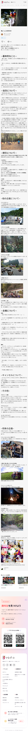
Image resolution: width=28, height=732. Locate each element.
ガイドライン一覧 (18, 706)
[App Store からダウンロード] (8, 645)
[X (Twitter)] (4, 665)
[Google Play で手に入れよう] (20, 645)
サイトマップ (5, 686)
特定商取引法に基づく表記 (20, 703)
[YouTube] (10, 665)
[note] (14, 665)
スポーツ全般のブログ (24, 5)
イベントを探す (6, 674)
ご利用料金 (5, 683)
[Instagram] (7, 665)
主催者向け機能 (18, 672)
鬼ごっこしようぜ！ (10, 5)
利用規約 (17, 697)
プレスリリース (6, 702)
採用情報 (5, 700)
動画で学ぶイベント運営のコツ (20, 675)
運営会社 (5, 697)
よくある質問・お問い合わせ (8, 680)
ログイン (4, 672)
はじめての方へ (6, 677)
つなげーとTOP (3, 5)
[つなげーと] (8, 657)
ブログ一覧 (17, 5)
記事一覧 (5, 688)
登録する (21, 721)
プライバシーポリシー (19, 700)
